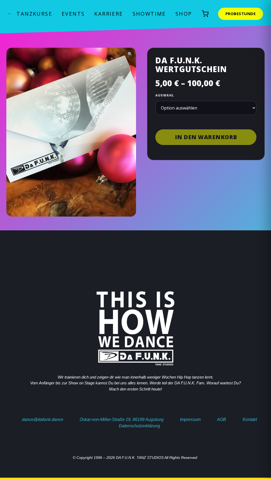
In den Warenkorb (206, 137)
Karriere (108, 13)
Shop (183, 13)
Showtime (149, 13)
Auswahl (164, 95)
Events (73, 13)
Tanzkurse (34, 13)
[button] (130, 54)
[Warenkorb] (205, 13)
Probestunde (240, 13)
